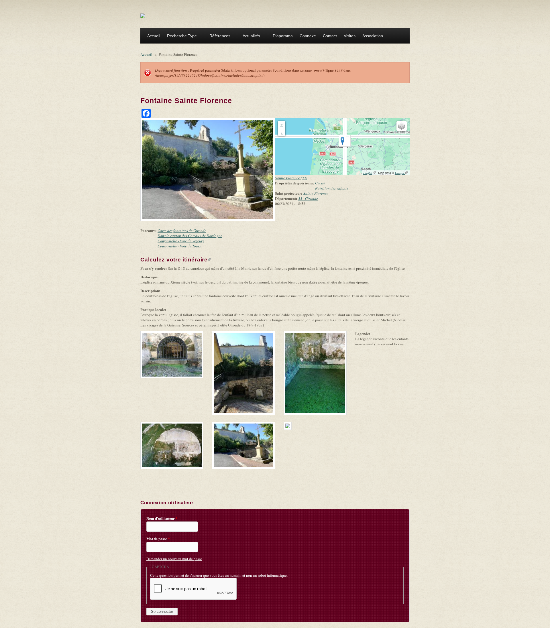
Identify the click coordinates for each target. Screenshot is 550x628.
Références (218, 37)
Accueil (153, 36)
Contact (330, 36)
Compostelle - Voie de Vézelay (181, 240)
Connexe (308, 36)
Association (371, 37)
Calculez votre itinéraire (175, 260)
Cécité (320, 183)
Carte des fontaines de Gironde (182, 230)
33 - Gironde (308, 198)
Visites (349, 36)
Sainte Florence (315, 193)
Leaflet (369, 173)
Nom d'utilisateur (162, 518)
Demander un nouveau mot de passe (174, 558)
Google (401, 173)
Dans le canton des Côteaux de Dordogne (190, 235)
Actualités (249, 37)
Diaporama (283, 36)
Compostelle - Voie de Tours (179, 246)
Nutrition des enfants (331, 188)
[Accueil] (142, 15)
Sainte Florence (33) (291, 177)
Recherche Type (180, 37)
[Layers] (401, 126)
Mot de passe (158, 538)
